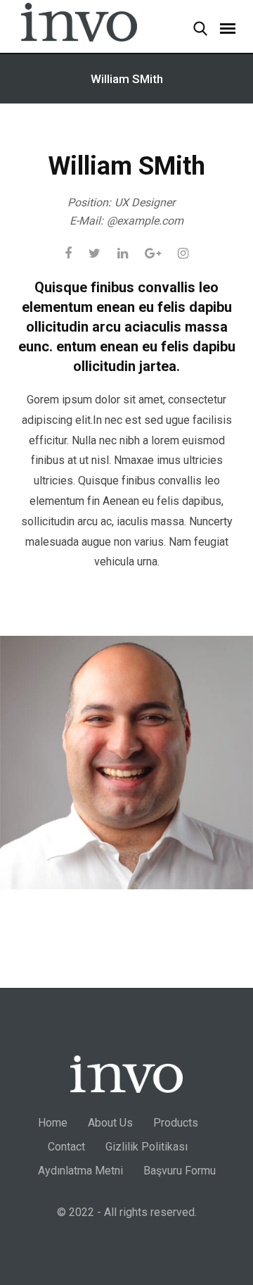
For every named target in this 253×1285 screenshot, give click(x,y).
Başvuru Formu (179, 1170)
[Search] (193, 30)
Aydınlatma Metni (80, 1170)
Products (175, 1122)
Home (52, 1122)
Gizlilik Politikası (146, 1146)
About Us (110, 1122)
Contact (66, 1146)
